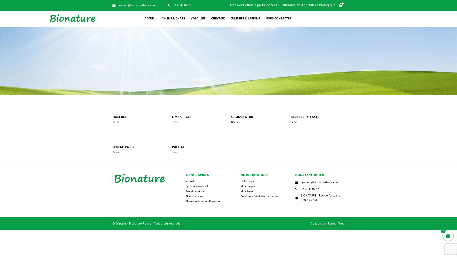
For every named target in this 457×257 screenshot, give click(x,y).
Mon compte (248, 187)
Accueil (190, 182)
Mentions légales (196, 192)
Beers (115, 122)
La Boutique (248, 182)
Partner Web (336, 223)
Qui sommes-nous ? (197, 187)
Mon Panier (247, 192)
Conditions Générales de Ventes (259, 197)
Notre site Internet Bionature (203, 202)
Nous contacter (195, 197)
